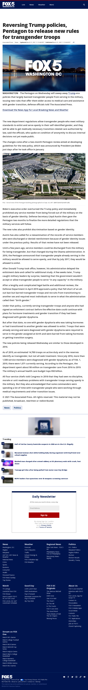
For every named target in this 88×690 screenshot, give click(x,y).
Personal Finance (8, 575)
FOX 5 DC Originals (51, 587)
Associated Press (8, 42)
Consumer (6, 570)
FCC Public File (74, 616)
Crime (5, 562)
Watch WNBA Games (10, 663)
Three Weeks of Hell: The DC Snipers (54, 615)
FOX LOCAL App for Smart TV (75, 597)
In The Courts (51, 606)
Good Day (29, 585)
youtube (64, 677)
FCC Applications (74, 618)
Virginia (5, 550)
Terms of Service (45, 527)
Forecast (28, 547)
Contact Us (72, 600)
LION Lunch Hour (31, 589)
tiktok (80, 677)
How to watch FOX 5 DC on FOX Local (10, 597)
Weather (29, 544)
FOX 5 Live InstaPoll (75, 589)
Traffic (27, 552)
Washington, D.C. (8, 547)
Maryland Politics (74, 550)
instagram (76, 677)
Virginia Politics (74, 552)
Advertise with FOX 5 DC (76, 592)
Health (5, 572)
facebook (68, 677)
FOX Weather (29, 562)
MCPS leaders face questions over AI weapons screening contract (41, 479)
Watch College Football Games (11, 641)
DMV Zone (50, 596)
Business (6, 567)
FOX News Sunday (9, 578)
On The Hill (50, 604)
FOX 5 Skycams (30, 550)
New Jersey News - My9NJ (53, 557)
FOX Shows (7, 594)
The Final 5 (50, 601)
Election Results (74, 558)
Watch (6, 585)
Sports (5, 565)
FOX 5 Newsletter (75, 606)
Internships (72, 621)
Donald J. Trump (74, 560)
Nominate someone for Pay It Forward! (33, 597)
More (52, 5)
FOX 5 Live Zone (52, 609)
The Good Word (52, 611)
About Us (73, 585)
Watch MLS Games (9, 666)
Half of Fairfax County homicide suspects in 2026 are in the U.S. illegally (44, 444)
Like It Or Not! (51, 598)
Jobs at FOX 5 (73, 624)
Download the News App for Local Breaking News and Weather (35, 109)
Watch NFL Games (9, 637)
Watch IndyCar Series (10, 651)
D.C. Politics (73, 547)
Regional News (54, 544)
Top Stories (7, 580)
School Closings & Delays (31, 556)
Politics (17, 407)
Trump (71, 93)
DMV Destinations (31, 591)
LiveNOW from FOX (9, 591)
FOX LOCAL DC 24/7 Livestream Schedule (10, 602)
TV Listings (6, 589)
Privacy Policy (46, 525)
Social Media (73, 611)
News (16, 42)
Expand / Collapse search (84, 4)
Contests (72, 613)
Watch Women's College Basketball (9, 660)
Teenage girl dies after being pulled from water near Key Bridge (41, 470)
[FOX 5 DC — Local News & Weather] (10, 4)
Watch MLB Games (9, 644)
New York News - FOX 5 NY (55, 548)
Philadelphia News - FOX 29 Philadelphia (53, 553)
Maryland (6, 552)
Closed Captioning (75, 626)
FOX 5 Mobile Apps (75, 608)
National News (8, 560)
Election (71, 555)
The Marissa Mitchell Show (54, 592)
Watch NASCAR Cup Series (9, 648)
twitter (72, 677)
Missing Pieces (52, 618)
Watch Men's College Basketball (10, 655)
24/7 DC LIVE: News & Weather (10, 556)
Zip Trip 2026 (29, 601)
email (84, 677)
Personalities (73, 603)
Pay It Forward (30, 594)
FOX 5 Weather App (31, 560)
